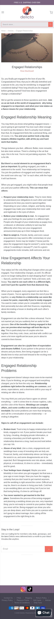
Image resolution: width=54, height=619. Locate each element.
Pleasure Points (23, 600)
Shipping (28, 598)
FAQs (19, 598)
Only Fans (38, 603)
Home (3, 31)
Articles (11, 31)
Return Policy (41, 598)
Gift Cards (37, 600)
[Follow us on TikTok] (29, 591)
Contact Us (8, 598)
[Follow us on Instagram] (23, 591)
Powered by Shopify (32, 613)
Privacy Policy (7, 600)
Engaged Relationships (24, 31)
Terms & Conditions (22, 603)
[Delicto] (27, 12)
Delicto (22, 613)
